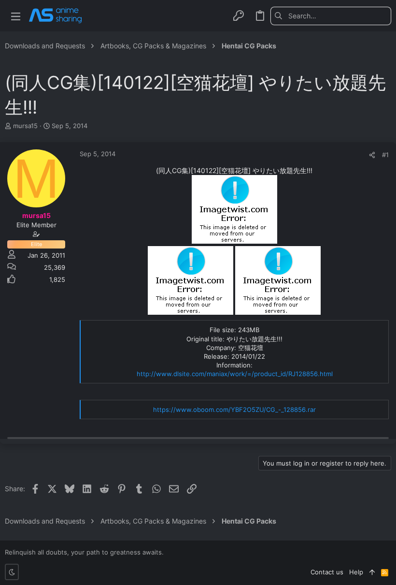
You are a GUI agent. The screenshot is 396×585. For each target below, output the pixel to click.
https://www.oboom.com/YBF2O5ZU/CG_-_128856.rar (234, 409)
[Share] (372, 155)
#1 (385, 155)
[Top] (372, 572)
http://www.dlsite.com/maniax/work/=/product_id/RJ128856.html (235, 374)
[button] (16, 15)
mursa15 (25, 126)
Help (356, 572)
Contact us (327, 572)
